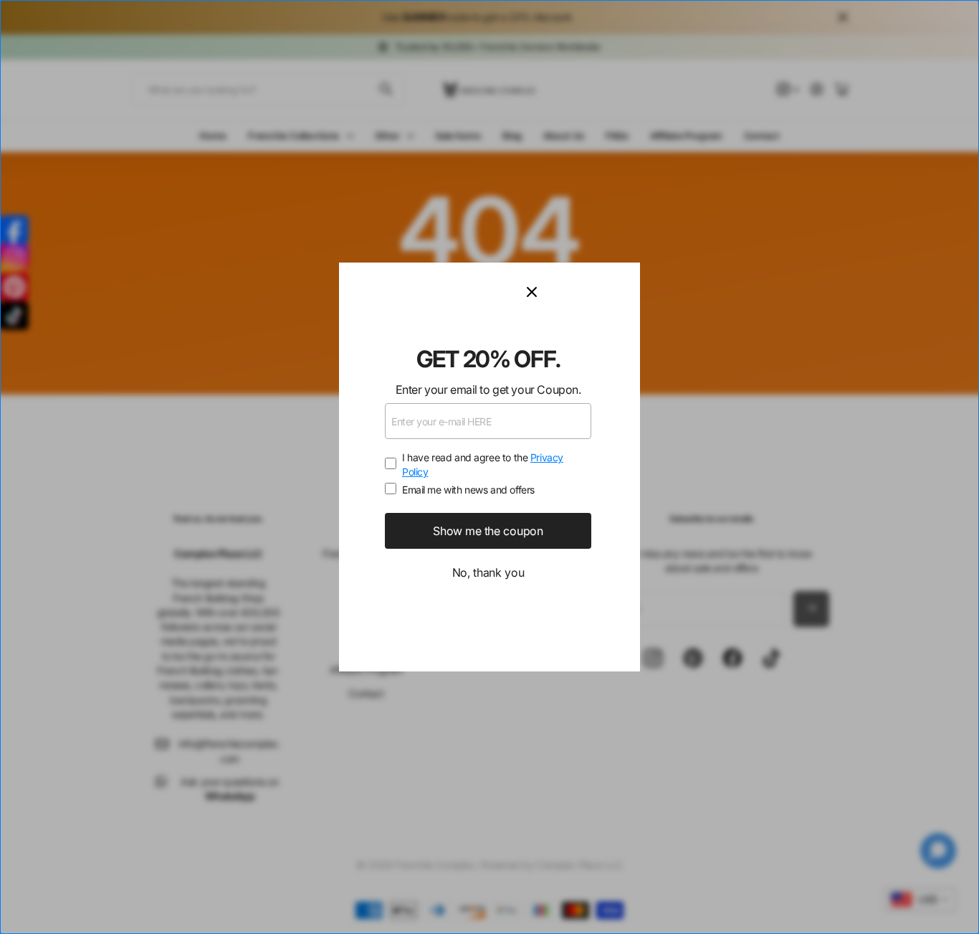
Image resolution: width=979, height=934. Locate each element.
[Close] (575, 292)
